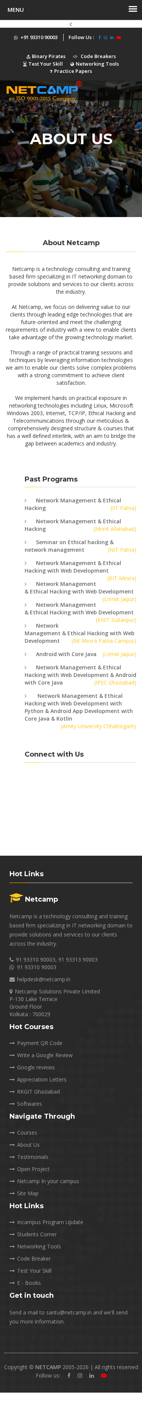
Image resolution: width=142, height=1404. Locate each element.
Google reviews (36, 1067)
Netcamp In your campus (48, 1181)
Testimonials (32, 1156)
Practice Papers (73, 71)
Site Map (28, 1193)
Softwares (29, 1103)
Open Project (33, 1169)
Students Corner (37, 1234)
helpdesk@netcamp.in (43, 979)
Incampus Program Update (50, 1222)
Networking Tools (97, 63)
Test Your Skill (45, 63)
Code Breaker (34, 1258)
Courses (27, 1132)
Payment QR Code (39, 1043)
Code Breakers (98, 56)
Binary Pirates (48, 56)
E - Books (29, 1282)
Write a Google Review (45, 1055)
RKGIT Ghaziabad (38, 1091)
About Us (28, 1144)
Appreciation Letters (42, 1079)
